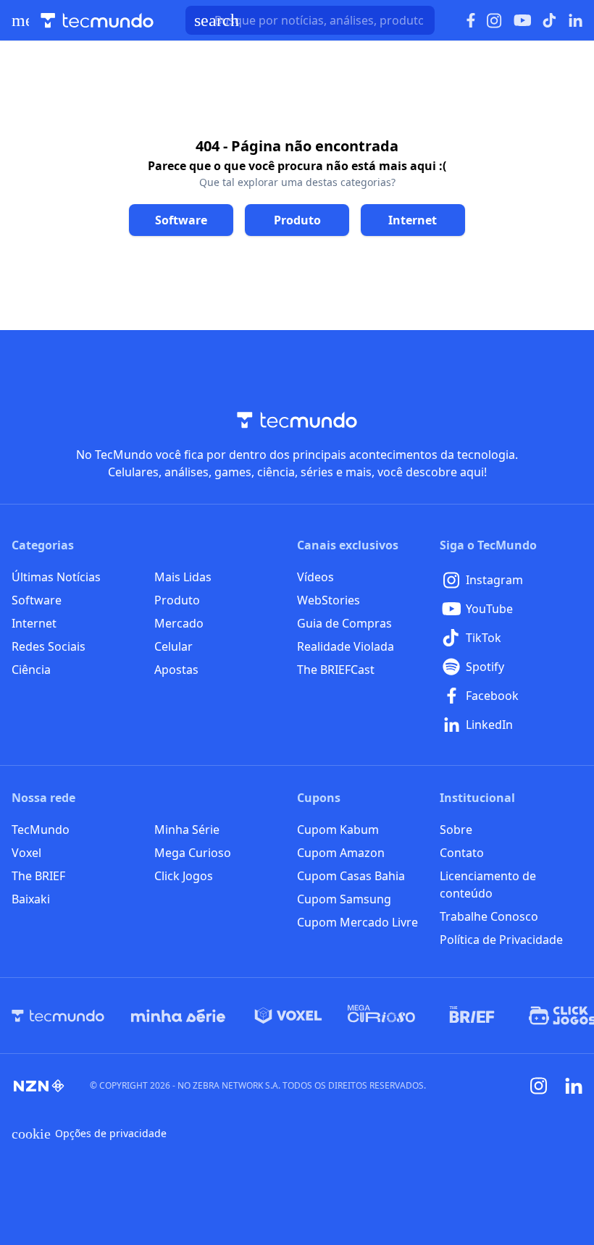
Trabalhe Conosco (489, 916)
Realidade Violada (345, 646)
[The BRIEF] (472, 1015)
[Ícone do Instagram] (494, 20)
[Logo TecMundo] (97, 20)
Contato (462, 853)
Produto (177, 600)
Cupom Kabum (338, 829)
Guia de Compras (344, 623)
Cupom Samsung (344, 899)
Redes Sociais (48, 646)
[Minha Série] (178, 1015)
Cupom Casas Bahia (351, 876)
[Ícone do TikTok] (550, 20)
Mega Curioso (192, 853)
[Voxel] (288, 1015)
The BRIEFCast (336, 670)
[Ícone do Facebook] (471, 20)
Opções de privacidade (89, 1133)
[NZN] (39, 1085)
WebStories (328, 600)
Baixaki (31, 899)
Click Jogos (183, 876)
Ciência (31, 670)
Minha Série (186, 829)
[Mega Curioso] (381, 1015)
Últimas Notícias (56, 577)
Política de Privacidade (501, 940)
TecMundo (41, 829)
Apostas (176, 670)
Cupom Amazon (341, 853)
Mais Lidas (183, 577)
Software (37, 600)
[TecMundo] (58, 1015)
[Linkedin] (573, 1086)
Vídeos (315, 577)
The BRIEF (38, 876)
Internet (34, 623)
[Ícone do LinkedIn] (575, 20)
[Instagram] (539, 1085)
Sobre (456, 829)
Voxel (26, 853)
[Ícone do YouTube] (522, 20)
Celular (173, 646)
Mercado (179, 623)
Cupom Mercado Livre (357, 922)
